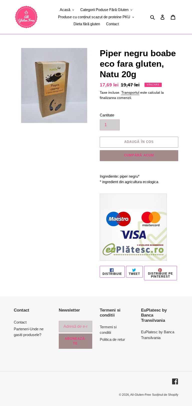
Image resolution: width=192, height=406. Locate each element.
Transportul (130, 92)
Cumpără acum (139, 155)
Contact (20, 322)
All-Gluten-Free (140, 395)
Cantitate (107, 115)
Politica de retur (112, 339)
